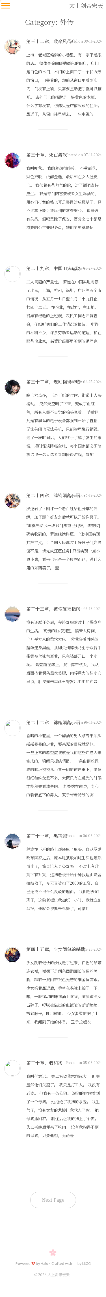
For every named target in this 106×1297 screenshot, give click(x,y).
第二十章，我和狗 (44, 1063)
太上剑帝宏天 (86, 5)
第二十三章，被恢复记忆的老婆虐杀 (62, 608)
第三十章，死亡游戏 (46, 154)
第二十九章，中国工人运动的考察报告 (64, 268)
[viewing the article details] (12, 53)
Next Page (53, 1200)
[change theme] (96, 1285)
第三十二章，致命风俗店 (51, 41)
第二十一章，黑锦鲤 (46, 836)
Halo (44, 1263)
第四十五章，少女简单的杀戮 (55, 949)
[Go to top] (96, 1270)
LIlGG (86, 1263)
